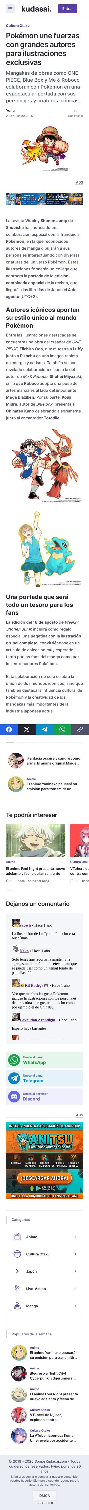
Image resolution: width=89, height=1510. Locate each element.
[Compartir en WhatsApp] (62, 729)
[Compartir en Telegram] (44, 729)
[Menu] (10, 8)
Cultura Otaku (18, 25)
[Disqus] (44, 978)
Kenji (45, 881)
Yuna (10, 110)
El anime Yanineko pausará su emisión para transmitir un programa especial (52, 789)
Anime (10, 862)
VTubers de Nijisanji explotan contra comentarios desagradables (53, 1420)
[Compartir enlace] (80, 729)
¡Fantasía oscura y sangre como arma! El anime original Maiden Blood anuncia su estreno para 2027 (53, 765)
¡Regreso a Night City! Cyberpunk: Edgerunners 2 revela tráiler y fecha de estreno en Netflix (53, 1380)
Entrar (67, 8)
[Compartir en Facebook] (9, 729)
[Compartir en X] (27, 729)
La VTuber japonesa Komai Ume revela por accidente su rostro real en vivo (54, 1440)
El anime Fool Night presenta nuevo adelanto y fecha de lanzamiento (35, 871)
